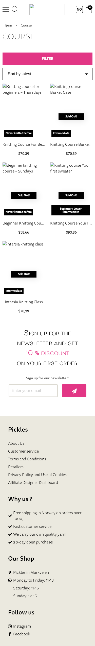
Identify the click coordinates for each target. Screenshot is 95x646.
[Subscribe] (74, 390)
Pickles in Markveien (31, 572)
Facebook (21, 634)
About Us (16, 443)
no (79, 9)
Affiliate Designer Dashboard (33, 482)
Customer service (23, 451)
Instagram (22, 626)
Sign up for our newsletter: (47, 378)
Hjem (8, 25)
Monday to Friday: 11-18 (33, 580)
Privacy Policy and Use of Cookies (37, 474)
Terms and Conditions (27, 459)
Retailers (16, 466)
